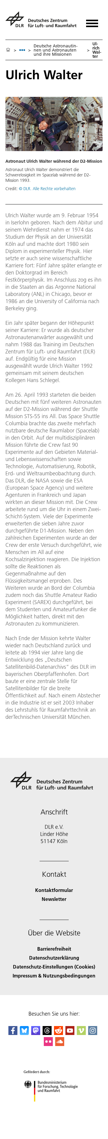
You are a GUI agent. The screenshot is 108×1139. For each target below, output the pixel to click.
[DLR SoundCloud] (59, 1044)
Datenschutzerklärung (54, 958)
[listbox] (22, 50)
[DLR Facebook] (12, 1033)
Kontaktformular (54, 890)
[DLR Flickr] (48, 1044)
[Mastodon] (35, 1033)
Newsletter (54, 899)
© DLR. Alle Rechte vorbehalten (47, 188)
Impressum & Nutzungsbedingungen (54, 975)
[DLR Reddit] (58, 1033)
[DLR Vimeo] (81, 1033)
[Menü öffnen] (92, 21)
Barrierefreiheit (54, 949)
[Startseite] (8, 50)
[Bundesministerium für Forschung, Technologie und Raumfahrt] (54, 1107)
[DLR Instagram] (92, 1033)
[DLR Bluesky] (24, 1033)
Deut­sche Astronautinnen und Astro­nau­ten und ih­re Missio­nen (56, 50)
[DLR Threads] (47, 1033)
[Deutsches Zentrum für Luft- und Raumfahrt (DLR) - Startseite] (41, 21)
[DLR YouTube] (69, 1033)
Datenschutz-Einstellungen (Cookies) (54, 966)
